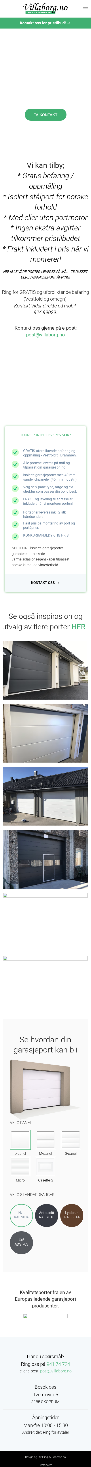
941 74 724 (58, 1364)
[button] (85, 9)
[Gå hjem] (45, 9)
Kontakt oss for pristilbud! (43, 23)
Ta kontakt (45, 114)
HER (78, 626)
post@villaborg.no (45, 335)
